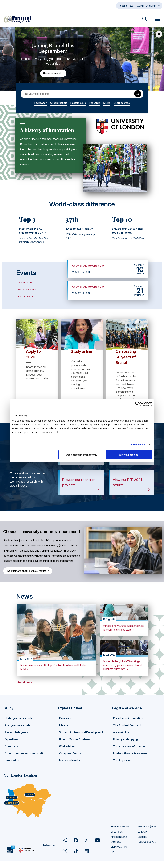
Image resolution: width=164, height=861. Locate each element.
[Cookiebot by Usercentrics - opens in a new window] (138, 404)
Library (63, 725)
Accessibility (121, 732)
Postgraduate (78, 102)
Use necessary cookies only (81, 454)
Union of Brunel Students (74, 739)
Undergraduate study (18, 718)
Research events (26, 289)
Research (94, 102)
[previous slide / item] (3, 59)
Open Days (12, 739)
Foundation (40, 102)
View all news (24, 682)
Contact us (12, 746)
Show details (138, 444)
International (13, 760)
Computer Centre (70, 753)
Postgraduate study (17, 725)
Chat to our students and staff (24, 753)
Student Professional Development (81, 732)
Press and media (69, 760)
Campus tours (24, 282)
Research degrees (16, 732)
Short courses (122, 103)
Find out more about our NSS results (26, 570)
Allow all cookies (128, 454)
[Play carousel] (158, 34)
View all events (25, 296)
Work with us (67, 746)
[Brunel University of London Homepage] (17, 19)
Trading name (122, 760)
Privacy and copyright (126, 739)
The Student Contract (127, 725)
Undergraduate (58, 102)
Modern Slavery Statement (130, 753)
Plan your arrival (52, 73)
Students (122, 5)
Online (106, 102)
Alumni (140, 5)
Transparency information (129, 746)
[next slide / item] (160, 59)
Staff (132, 5)
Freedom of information (128, 718)
